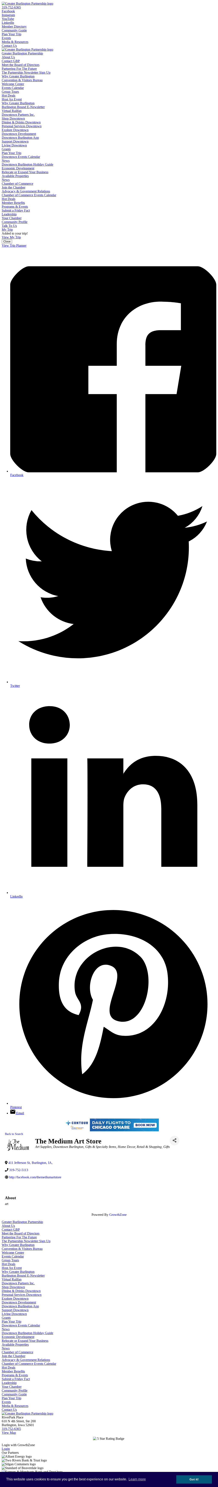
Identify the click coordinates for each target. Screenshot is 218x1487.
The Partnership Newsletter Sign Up (26, 72)
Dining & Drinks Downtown (21, 122)
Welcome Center (13, 84)
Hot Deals (8, 95)
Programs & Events (15, 206)
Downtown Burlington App (20, 137)
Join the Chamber (13, 187)
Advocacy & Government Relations (26, 191)
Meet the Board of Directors (20, 65)
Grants (6, 149)
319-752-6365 (11, 7)
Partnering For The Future (19, 68)
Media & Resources (15, 42)
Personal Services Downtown (22, 126)
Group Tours (10, 91)
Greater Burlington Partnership (22, 53)
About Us (8, 57)
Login (6, 1449)
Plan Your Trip (11, 34)
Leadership (9, 214)
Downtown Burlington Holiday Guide (27, 164)
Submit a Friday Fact (16, 210)
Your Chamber (12, 218)
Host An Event (12, 99)
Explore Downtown (15, 130)
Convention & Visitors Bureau (22, 80)
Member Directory (14, 26)
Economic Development (18, 168)
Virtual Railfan (12, 111)
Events (6, 38)
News (6, 160)
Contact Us (9, 45)
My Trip (7, 229)
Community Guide (14, 30)
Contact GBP (11, 61)
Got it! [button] (194, 1479)
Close (6, 241)
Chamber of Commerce (17, 183)
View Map (9, 1432)
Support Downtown (15, 141)
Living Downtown (14, 145)
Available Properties (15, 176)
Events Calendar (13, 88)
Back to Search (14, 1134)
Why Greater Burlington (18, 76)
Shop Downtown (13, 118)
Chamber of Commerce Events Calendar (29, 195)
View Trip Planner (14, 245)
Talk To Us (9, 226)
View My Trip (11, 237)
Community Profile (14, 222)
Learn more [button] (137, 1479)
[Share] (174, 1140)
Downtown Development (19, 134)
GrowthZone (118, 1214)
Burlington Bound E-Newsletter (23, 107)
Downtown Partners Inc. (18, 114)
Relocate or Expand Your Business (25, 172)
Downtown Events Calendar (21, 157)
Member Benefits (13, 203)
